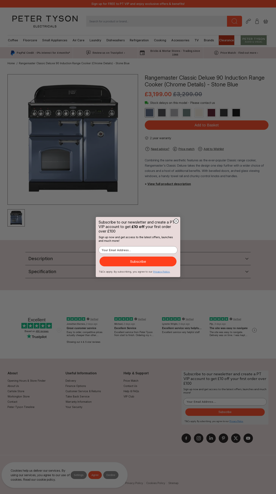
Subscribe (138, 262)
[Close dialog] (176, 221)
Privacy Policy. (161, 271)
